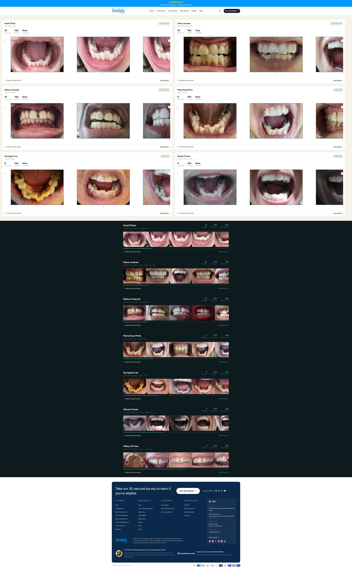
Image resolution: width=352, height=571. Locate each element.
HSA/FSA (187, 505)
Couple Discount (120, 526)
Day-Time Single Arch (121, 515)
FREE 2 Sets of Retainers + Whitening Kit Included (176, 5)
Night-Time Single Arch (122, 522)
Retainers (118, 529)
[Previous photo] (123, 239)
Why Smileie (141, 519)
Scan (116, 505)
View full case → (165, 80)
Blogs (140, 526)
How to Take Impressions (145, 508)
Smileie (118, 565)
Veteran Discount (189, 512)
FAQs (140, 529)
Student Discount (189, 508)
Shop (139, 505)
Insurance (187, 515)
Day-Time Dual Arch (121, 512)
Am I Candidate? (231, 11)
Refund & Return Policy (167, 508)
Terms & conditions (166, 512)
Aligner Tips (141, 512)
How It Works (142, 515)
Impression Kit (119, 508)
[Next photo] (228, 239)
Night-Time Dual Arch (121, 519)
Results (140, 522)
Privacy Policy (165, 505)
